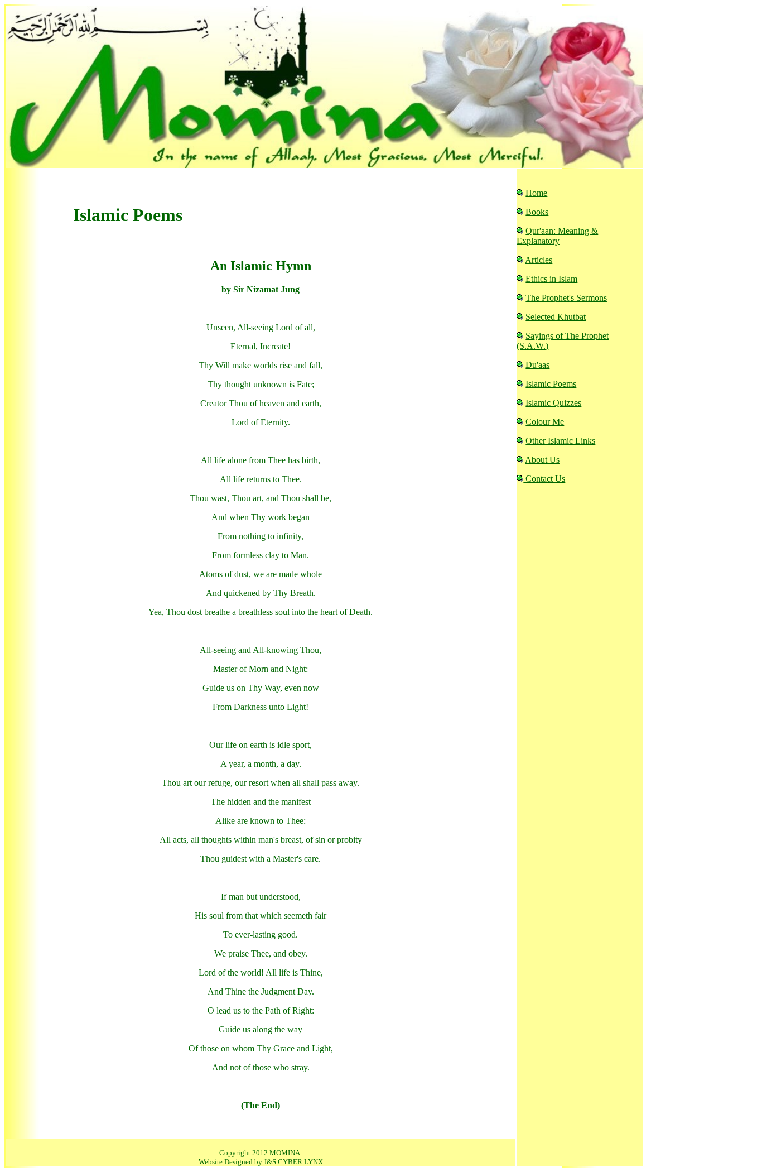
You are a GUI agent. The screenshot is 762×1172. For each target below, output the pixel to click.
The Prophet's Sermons (566, 297)
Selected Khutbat (555, 316)
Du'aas (537, 364)
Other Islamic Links (560, 440)
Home (536, 193)
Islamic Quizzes (553, 402)
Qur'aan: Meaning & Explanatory (557, 236)
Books (536, 212)
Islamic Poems (550, 383)
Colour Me (544, 421)
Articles (538, 260)
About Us (542, 459)
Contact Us (544, 478)
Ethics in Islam (551, 279)
